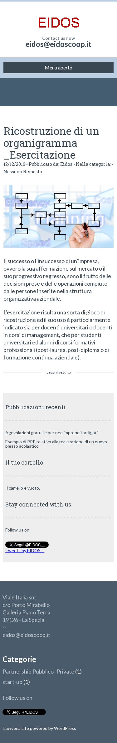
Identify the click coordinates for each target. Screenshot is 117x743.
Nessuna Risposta (22, 172)
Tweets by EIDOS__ (24, 550)
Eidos (66, 164)
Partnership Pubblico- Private (38, 671)
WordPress (64, 728)
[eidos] (58, 18)
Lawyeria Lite (16, 728)
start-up (12, 681)
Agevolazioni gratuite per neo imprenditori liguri (51, 432)
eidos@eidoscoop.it (58, 43)
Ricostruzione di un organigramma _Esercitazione (51, 142)
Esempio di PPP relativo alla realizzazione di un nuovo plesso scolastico (56, 444)
